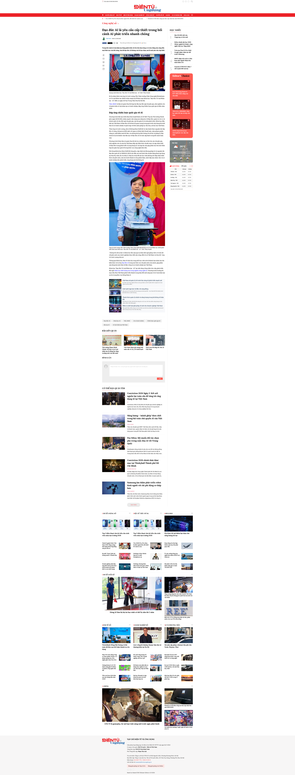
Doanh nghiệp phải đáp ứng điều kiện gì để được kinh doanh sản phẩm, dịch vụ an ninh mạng (109, 566)
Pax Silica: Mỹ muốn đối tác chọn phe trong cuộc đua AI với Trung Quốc (143, 441)
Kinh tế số (119, 15)
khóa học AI (117, 321)
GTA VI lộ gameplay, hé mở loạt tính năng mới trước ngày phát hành (167, 18)
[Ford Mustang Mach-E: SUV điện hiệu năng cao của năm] (181, 85)
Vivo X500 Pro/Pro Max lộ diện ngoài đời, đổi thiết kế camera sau (141, 544)
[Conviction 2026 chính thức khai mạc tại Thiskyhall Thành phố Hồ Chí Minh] (113, 465)
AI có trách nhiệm (139, 321)
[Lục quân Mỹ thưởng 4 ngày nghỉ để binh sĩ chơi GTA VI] (178, 718)
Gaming (168, 15)
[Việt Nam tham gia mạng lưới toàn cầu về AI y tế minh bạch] (133, 340)
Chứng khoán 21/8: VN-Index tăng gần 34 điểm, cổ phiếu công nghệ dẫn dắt (109, 667)
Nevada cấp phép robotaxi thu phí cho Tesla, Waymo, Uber (178, 646)
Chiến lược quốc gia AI (153, 321)
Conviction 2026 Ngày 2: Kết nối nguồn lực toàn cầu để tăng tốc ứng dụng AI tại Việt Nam (144, 396)
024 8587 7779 (137, 760)
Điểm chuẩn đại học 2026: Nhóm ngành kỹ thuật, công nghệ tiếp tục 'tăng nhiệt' (183, 44)
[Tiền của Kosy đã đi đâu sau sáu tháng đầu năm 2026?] (125, 678)
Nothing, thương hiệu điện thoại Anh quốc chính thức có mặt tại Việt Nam (141, 565)
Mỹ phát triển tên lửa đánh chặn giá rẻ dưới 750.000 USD (170, 565)
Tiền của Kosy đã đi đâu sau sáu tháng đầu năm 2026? (109, 677)
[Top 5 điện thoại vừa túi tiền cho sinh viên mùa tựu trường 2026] (116, 524)
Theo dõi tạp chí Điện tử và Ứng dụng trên (130, 43)
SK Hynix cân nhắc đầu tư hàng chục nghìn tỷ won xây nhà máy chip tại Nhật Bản (140, 667)
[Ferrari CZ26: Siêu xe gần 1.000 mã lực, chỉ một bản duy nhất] (187, 668)
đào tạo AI (106, 325)
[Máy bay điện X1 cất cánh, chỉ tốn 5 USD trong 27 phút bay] (187, 678)
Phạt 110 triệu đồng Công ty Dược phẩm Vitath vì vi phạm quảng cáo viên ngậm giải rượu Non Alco (109, 657)
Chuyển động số (109, 15)
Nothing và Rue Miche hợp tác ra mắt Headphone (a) (139, 555)
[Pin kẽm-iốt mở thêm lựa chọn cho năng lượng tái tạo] (178, 524)
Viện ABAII (112, 104)
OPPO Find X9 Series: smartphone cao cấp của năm (180, 133)
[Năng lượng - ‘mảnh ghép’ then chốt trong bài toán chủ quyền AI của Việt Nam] (113, 421)
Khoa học (187, 15)
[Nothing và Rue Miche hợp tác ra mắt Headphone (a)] (156, 556)
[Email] (114, 43)
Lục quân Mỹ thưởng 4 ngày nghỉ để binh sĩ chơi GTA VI (178, 728)
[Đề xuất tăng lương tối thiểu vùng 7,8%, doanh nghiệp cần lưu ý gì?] (156, 657)
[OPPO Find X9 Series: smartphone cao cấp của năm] (181, 124)
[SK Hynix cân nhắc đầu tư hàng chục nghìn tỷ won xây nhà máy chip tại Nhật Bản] (156, 668)
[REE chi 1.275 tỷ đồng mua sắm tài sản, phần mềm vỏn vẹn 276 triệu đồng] (178, 608)
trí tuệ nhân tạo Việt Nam (120, 325)
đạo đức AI (125, 263)
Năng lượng (130, 424)
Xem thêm (134, 504)
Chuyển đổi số (160, 15)
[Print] (117, 43)
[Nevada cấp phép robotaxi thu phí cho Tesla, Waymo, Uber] (178, 635)
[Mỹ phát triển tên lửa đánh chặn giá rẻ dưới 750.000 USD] (187, 566)
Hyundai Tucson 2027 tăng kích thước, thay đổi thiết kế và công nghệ (171, 656)
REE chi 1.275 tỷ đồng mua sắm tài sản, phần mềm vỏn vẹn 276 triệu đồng (177, 618)
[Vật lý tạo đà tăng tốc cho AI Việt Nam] (155, 340)
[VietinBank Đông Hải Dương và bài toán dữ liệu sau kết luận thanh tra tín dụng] (116, 635)
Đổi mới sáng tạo (131, 469)
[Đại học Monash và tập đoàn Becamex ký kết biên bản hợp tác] (156, 678)
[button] (192, 166)
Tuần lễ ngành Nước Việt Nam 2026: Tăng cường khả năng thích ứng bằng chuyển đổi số (109, 545)
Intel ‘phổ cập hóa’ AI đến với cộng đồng (135, 289)
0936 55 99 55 (147, 760)
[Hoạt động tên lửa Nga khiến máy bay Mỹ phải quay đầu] (187, 546)
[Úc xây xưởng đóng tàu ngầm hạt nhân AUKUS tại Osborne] (187, 556)
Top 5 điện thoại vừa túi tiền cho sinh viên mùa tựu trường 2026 (124, 18)
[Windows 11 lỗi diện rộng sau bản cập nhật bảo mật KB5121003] (178, 696)
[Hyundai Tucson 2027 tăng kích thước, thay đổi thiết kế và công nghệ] (187, 657)
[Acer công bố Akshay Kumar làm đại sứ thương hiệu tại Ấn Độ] (147, 635)
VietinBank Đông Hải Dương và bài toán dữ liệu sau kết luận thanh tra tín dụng (116, 647)
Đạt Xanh (108, 38)
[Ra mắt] (125, 556)
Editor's (180, 75)
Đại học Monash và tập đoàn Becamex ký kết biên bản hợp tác (140, 677)
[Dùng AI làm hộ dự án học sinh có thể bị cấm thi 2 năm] (132, 593)
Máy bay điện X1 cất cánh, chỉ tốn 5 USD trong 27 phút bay (171, 677)
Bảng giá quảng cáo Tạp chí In (136, 766)
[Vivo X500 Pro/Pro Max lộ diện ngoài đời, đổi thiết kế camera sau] (156, 546)
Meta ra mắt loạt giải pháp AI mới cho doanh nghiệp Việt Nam (143, 306)
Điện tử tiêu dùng (128, 15)
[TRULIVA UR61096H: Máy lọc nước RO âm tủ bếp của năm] (181, 105)
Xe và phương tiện (177, 15)
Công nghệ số (150, 15)
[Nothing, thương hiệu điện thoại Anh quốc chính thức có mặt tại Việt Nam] (156, 566)
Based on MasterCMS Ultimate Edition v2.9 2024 (141, 772)
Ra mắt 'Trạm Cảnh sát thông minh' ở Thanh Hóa (109, 554)
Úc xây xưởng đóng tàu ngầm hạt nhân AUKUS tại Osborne (172, 555)
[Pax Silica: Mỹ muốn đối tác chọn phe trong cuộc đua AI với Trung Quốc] (113, 443)
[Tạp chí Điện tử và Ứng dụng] (147, 8)
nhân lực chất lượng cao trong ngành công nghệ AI (130, 270)
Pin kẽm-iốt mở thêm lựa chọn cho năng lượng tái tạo (176, 534)
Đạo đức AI (107, 321)
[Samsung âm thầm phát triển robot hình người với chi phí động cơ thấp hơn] (113, 488)
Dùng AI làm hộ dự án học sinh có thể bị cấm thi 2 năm (132, 612)
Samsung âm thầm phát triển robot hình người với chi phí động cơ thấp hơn (144, 485)
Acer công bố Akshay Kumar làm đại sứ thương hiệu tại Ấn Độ (147, 646)
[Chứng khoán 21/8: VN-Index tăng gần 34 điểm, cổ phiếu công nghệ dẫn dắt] (125, 668)
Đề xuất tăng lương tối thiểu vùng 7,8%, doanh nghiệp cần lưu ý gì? (140, 656)
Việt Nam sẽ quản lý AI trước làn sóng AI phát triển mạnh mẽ (142, 280)
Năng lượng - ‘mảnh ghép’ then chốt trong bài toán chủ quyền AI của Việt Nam (144, 418)
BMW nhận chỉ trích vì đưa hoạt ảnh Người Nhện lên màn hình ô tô (183, 60)
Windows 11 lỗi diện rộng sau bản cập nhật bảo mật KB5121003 (177, 706)
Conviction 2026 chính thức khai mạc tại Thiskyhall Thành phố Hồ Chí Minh (143, 463)
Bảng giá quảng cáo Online (155, 766)
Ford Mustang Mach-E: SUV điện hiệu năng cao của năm (180, 93)
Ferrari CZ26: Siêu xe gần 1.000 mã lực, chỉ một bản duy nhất (171, 666)
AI (118, 23)
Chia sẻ (104, 43)
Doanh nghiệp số (139, 15)
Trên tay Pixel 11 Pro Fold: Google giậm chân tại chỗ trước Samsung (183, 52)
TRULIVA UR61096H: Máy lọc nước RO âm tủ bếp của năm (181, 113)
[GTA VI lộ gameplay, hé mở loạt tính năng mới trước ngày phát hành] (132, 705)
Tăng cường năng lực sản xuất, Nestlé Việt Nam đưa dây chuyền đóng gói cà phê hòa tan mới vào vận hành (178, 595)
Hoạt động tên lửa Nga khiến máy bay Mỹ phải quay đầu (171, 544)
